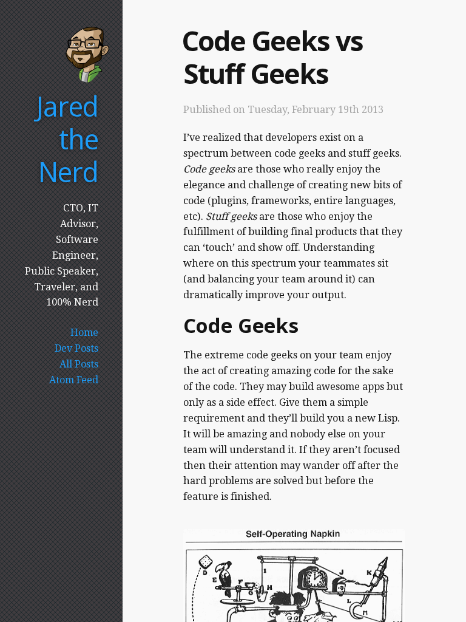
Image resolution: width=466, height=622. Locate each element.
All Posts (78, 364)
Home (84, 332)
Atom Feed (73, 380)
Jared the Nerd (67, 138)
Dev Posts (76, 348)
